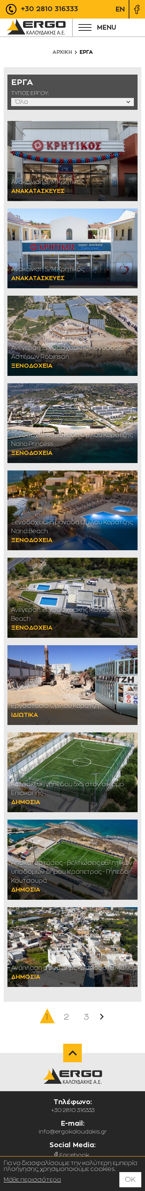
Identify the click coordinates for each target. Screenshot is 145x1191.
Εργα (86, 52)
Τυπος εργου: (30, 93)
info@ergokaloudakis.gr (73, 1131)
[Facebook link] (136, 9)
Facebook (74, 1155)
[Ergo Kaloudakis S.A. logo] (36, 27)
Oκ (130, 1179)
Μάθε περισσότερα (32, 1180)
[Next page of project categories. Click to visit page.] (101, 1016)
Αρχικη (62, 52)
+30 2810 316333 (48, 9)
